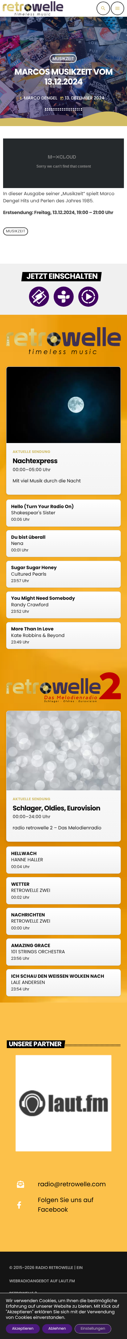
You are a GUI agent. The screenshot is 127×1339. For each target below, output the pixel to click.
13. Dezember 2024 (82, 98)
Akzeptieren (23, 1328)
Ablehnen (57, 1328)
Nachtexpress (35, 461)
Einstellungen (93, 1328)
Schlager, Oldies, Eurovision (56, 808)
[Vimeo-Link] (33, 8)
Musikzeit (63, 58)
